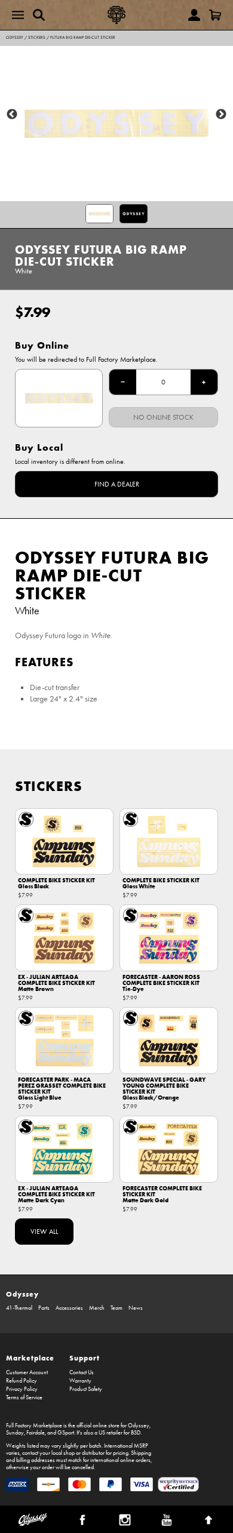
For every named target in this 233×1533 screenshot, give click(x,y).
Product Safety (85, 1389)
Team (116, 1308)
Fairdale (35, 1432)
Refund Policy (21, 1380)
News (135, 1308)
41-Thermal (19, 1308)
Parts (44, 1308)
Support (84, 1357)
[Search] (39, 15)
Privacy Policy (22, 1389)
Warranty (80, 1380)
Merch (97, 1308)
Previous (12, 115)
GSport (65, 1432)
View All (44, 1231)
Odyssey (14, 37)
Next (221, 115)
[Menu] (18, 15)
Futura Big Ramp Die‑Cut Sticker (82, 37)
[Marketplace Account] (194, 15)
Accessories (69, 1308)
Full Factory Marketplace (34, 1425)
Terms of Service (24, 1397)
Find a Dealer (116, 484)
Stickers (36, 37)
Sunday (15, 1432)
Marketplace (30, 1357)
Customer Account (27, 1372)
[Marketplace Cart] (215, 15)
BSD (135, 1432)
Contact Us (81, 1372)
